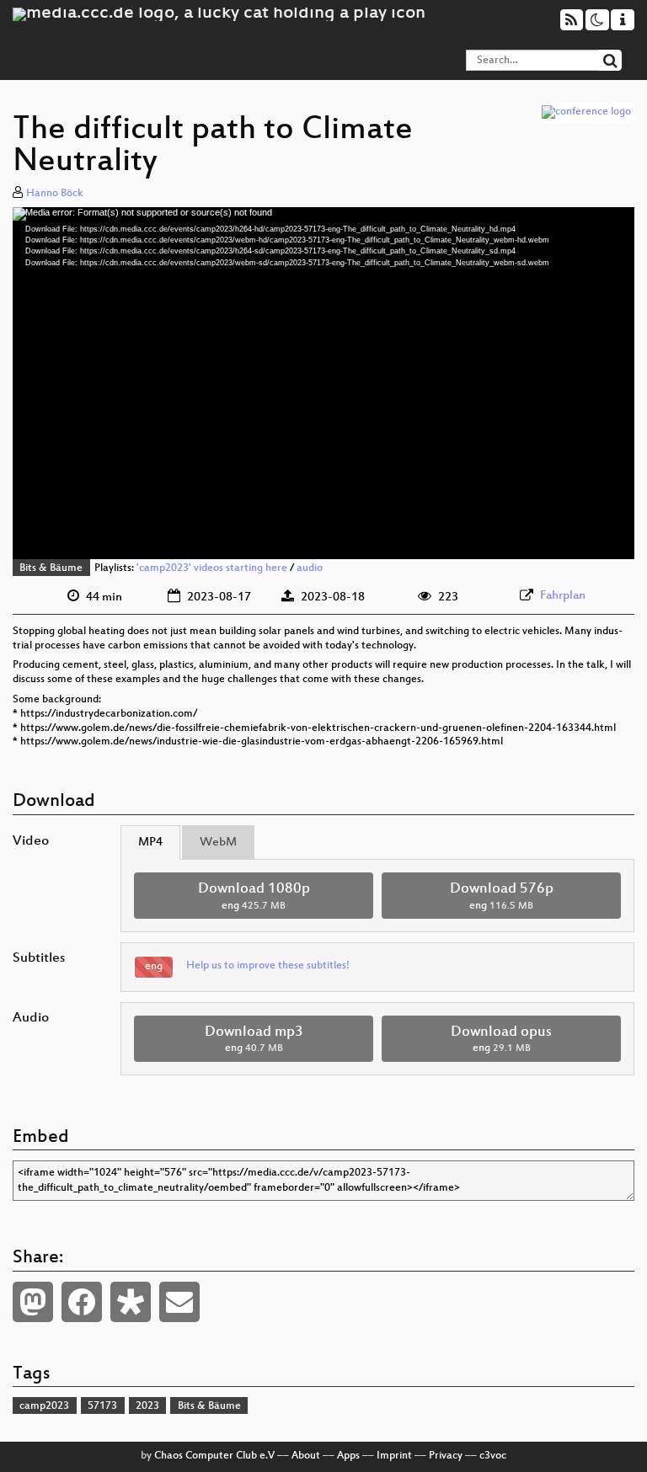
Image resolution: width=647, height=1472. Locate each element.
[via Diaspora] (130, 1302)
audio (310, 568)
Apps (348, 1456)
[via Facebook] (81, 1302)
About (305, 1456)
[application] (323, 383)
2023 (147, 1406)
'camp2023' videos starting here (211, 568)
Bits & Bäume (51, 568)
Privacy (446, 1456)
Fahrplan (563, 596)
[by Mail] (179, 1302)
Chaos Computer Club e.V (214, 1456)
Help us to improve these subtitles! (268, 966)
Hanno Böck (54, 194)
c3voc (492, 1456)
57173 (102, 1406)
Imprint (394, 1456)
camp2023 (44, 1406)
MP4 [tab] (150, 842)
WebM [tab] (218, 842)
